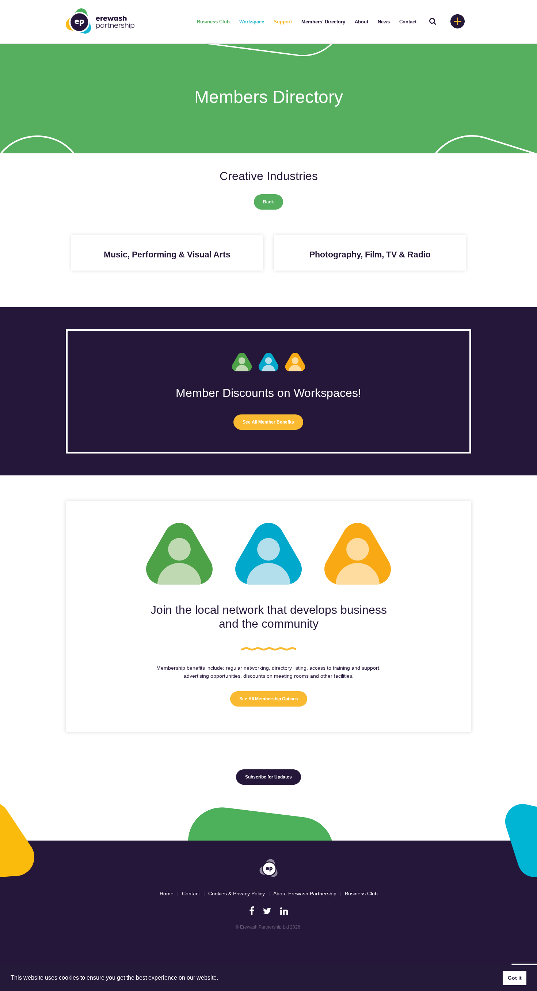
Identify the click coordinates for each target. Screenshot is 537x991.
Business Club (213, 21)
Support (283, 21)
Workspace (251, 21)
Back (268, 201)
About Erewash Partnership (304, 893)
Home (167, 893)
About (361, 21)
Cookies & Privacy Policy (236, 893)
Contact (407, 21)
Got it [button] (515, 978)
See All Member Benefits (268, 422)
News (384, 21)
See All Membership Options (268, 698)
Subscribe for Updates (268, 777)
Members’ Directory (323, 21)
